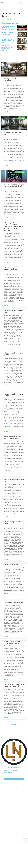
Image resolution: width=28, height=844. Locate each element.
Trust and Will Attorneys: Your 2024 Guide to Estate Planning (7, 48)
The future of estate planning (13, 602)
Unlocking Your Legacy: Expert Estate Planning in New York (14, 185)
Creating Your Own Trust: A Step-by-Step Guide (7, 40)
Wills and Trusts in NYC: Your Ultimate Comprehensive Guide (8, 27)
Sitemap (9, 788)
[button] (20, 2)
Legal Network (18, 788)
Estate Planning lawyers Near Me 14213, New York (13, 268)
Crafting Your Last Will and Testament (7, 33)
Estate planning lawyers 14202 (14, 564)
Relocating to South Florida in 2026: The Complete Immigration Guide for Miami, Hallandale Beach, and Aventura (13, 226)
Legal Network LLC (19, 787)
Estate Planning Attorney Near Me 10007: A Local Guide (14, 685)
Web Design (13, 788)
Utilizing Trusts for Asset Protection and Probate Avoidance (12, 643)
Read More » (6, 111)
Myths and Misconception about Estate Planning (12, 437)
